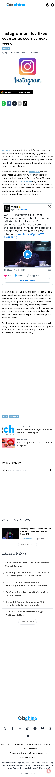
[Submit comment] (49, 470)
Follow (24, 209)
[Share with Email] (20, 103)
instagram (14, 417)
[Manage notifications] (49, 771)
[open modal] (52, 5)
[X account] (5, 728)
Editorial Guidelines (28, 749)
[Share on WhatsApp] (4, 103)
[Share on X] (14, 103)
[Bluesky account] (42, 728)
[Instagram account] (20, 728)
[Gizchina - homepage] (16, 5)
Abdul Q (10, 53)
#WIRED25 (10, 237)
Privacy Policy (33, 744)
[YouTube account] (35, 728)
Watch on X (42, 244)
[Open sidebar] (2, 5)
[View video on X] (27, 254)
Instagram (7, 150)
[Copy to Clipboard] (25, 103)
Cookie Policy (48, 744)
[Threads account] (50, 728)
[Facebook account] (12, 728)
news (5, 417)
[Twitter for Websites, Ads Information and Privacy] (49, 270)
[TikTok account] (27, 728)
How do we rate (28, 757)
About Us (5, 744)
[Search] (43, 5)
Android (6, 49)
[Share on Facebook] (9, 103)
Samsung (26, 538)
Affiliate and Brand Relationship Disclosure (28, 753)
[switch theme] (48, 5)
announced (26, 181)
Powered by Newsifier (27, 773)
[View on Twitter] (49, 208)
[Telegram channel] (27, 736)
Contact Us (18, 744)
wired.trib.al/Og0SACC (29, 234)
